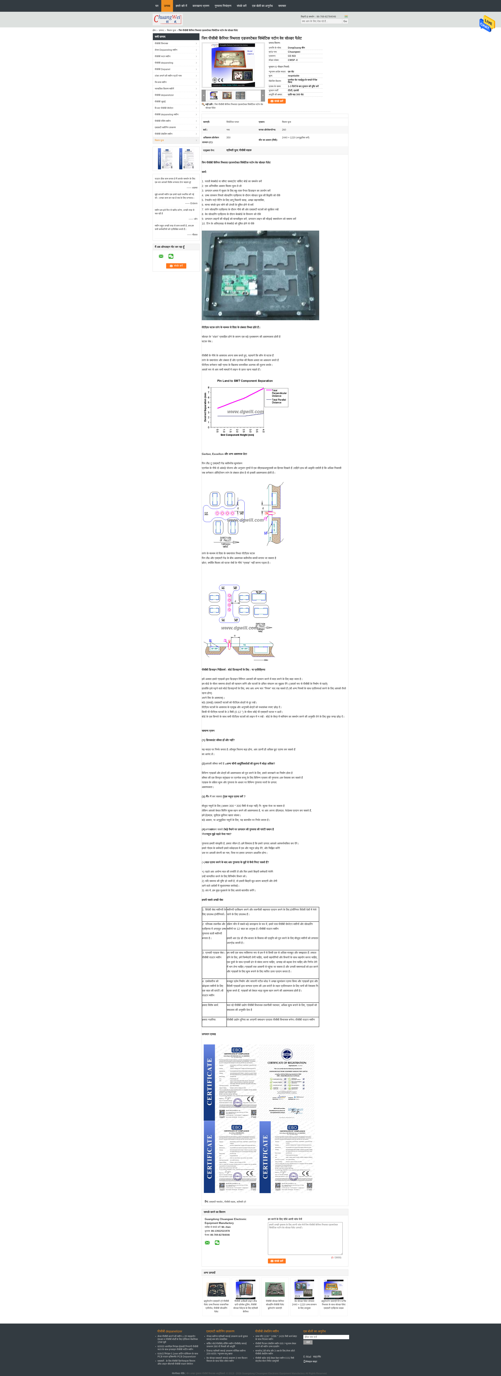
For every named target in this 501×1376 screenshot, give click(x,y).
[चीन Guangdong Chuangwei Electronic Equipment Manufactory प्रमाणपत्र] (165, 158)
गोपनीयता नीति (178, 1373)
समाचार (282, 5)
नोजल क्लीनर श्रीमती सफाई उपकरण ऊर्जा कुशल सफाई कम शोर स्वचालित (227, 1338)
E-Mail (307, 1356)
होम (154, 30)
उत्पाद (167, 5)
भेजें (308, 1342)
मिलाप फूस (171, 30)
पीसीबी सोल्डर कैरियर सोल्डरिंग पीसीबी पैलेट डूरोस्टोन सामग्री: (275, 1304)
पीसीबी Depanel (162, 69)
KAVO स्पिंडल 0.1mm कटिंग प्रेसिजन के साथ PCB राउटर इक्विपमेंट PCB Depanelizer (178, 1355)
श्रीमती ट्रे (241, 1201)
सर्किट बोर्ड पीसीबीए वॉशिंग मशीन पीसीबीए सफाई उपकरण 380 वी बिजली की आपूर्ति (226, 1345)
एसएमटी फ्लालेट (216, 1201)
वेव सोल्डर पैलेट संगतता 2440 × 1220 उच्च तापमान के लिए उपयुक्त (304, 1304)
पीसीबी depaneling (164, 62)
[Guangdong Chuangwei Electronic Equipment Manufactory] (168, 19)
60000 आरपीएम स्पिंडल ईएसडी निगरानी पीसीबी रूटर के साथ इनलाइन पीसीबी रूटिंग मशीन (178, 1348)
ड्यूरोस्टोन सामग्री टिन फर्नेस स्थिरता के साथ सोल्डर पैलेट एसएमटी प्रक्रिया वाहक (333, 1304)
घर (157, 5)
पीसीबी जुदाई (160, 101)
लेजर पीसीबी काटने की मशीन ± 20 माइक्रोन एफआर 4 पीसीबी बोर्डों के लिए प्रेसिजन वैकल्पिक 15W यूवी (178, 1339)
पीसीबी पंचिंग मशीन (163, 121)
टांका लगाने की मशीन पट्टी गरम (168, 75)
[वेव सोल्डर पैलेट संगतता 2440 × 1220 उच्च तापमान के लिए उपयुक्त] (304, 1289)
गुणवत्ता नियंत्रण (223, 5)
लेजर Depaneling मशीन (166, 50)
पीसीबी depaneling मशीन (166, 114)
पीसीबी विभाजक (161, 43)
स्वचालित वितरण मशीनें (164, 88)
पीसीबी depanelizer (164, 95)
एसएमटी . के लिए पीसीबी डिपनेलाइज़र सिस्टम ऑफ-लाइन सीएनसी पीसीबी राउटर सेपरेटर (176, 1362)
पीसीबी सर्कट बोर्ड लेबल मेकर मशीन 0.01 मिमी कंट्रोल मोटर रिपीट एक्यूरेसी (274, 1359)
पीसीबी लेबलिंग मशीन (163, 134)
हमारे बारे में (181, 5)
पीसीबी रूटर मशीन (162, 56)
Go (345, 21)
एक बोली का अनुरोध (262, 5)
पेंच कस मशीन (161, 82)
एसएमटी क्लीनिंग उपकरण (165, 127)
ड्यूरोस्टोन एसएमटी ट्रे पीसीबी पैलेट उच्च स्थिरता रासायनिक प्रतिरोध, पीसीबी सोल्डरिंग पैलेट (216, 1306)
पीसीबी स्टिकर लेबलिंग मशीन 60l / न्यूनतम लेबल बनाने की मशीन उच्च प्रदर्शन (275, 1345)
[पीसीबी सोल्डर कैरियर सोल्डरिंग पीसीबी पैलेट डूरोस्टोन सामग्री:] (275, 1289)
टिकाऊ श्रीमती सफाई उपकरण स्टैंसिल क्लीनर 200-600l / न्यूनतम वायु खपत (226, 1352)
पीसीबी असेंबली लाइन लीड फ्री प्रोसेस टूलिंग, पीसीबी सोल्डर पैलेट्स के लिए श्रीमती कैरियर (245, 1306)
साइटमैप (317, 1356)
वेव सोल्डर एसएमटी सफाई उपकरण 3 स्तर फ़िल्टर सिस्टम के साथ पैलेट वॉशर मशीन (226, 1359)
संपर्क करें (242, 5)
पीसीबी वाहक (229, 1201)
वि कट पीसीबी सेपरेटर (164, 108)
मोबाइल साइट (311, 1361)
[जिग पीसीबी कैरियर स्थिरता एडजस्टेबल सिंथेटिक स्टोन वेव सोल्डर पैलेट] (233, 65)
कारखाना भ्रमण (201, 5)
